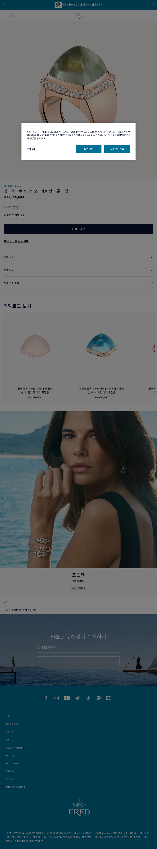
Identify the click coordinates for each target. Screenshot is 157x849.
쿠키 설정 (31, 148)
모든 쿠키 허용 (117, 148)
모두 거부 (88, 148)
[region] (78, 141)
